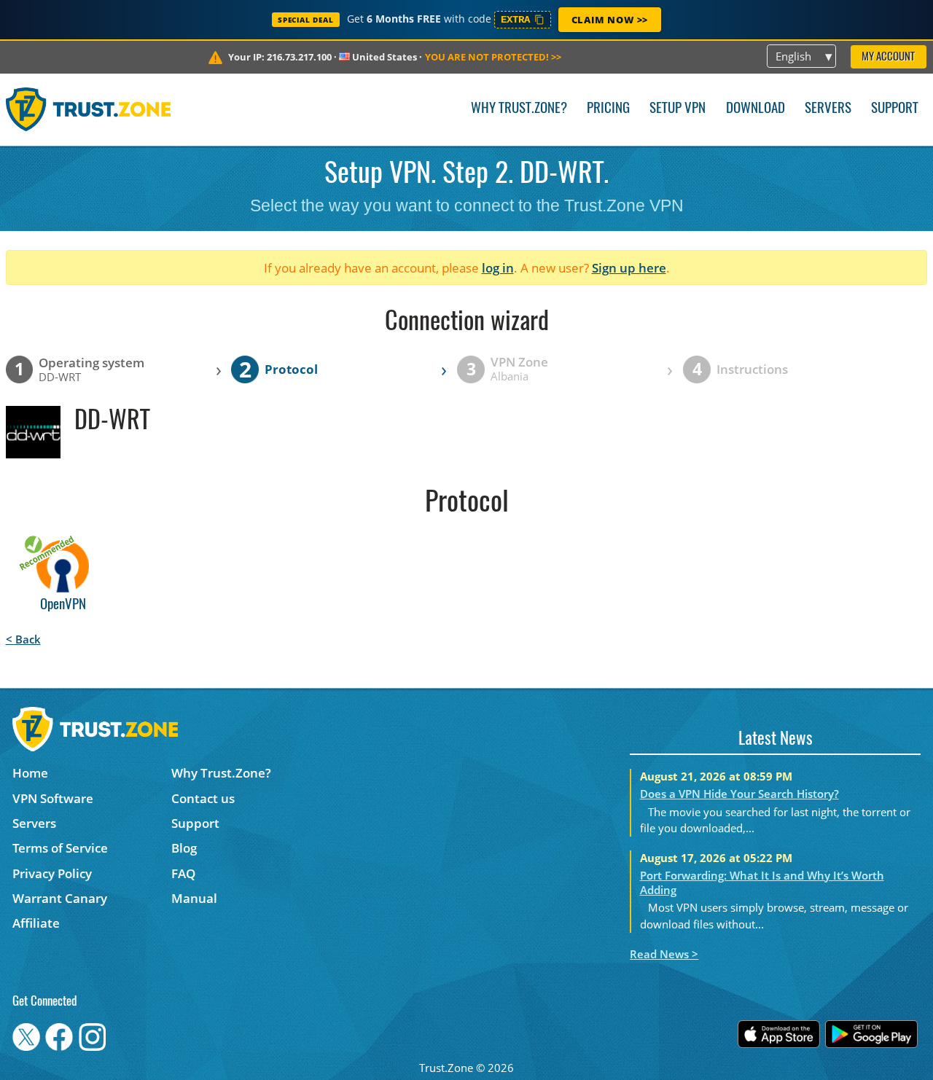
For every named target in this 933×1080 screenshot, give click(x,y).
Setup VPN (677, 109)
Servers (828, 109)
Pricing (608, 109)
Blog (184, 848)
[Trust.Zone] (88, 109)
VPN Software (52, 798)
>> (493, 56)
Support (894, 109)
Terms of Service (60, 848)
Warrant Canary (59, 898)
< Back (23, 639)
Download (755, 109)
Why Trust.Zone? (519, 109)
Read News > (664, 954)
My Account (888, 57)
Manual (194, 898)
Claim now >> (609, 19)
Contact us (203, 798)
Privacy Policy (52, 873)
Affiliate (36, 923)
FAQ (183, 873)
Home (30, 772)
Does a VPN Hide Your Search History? (739, 793)
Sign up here (629, 267)
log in (498, 267)
